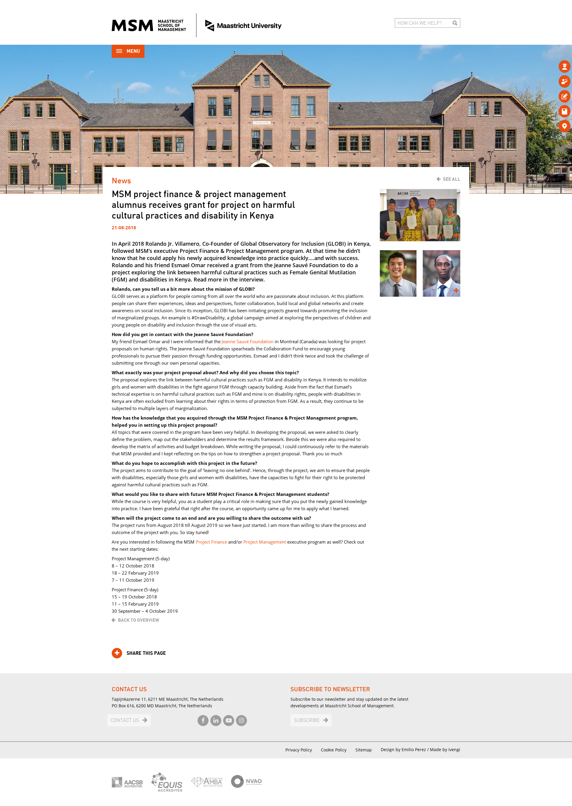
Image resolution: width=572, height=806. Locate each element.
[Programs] (555, 66)
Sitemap (363, 750)
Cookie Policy (333, 750)
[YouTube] (228, 720)
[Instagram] (241, 720)
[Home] (196, 25)
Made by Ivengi (445, 749)
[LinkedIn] (215, 720)
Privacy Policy (298, 750)
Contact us (125, 720)
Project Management (264, 542)
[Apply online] (555, 96)
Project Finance (211, 542)
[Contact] (555, 126)
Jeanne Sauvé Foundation (247, 341)
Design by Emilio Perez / (405, 749)
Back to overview (138, 620)
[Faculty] (555, 81)
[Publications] (555, 111)
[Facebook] (203, 720)
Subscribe (307, 720)
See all (451, 179)
